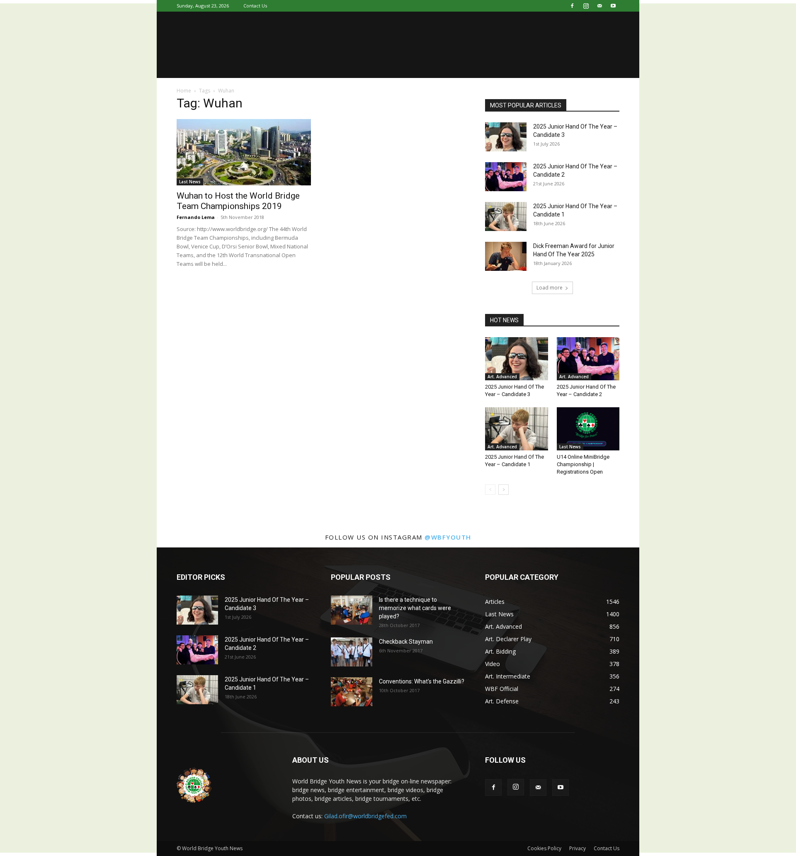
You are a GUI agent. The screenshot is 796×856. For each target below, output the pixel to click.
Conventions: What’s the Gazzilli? (421, 681)
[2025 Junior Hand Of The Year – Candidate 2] (506, 176)
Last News (190, 182)
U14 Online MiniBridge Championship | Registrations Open (583, 464)
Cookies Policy (544, 848)
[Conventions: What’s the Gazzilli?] (351, 691)
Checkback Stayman (406, 641)
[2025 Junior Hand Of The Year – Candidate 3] (506, 136)
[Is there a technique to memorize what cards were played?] (351, 610)
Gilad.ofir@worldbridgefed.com (365, 816)
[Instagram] (586, 6)
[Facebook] (572, 6)
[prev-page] (490, 489)
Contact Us (255, 5)
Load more (549, 287)
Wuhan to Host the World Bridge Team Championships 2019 (238, 201)
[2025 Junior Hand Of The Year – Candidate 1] (506, 216)
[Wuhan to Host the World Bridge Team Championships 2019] (244, 152)
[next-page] (503, 489)
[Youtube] (613, 6)
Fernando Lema (196, 217)
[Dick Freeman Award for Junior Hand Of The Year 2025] (506, 256)
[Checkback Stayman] (351, 651)
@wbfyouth (448, 537)
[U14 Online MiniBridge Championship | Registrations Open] (588, 428)
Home (184, 90)
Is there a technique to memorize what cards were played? (415, 608)
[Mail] (599, 6)
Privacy (577, 848)
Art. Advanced (502, 376)
